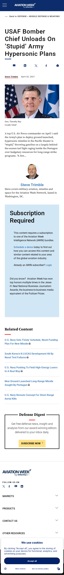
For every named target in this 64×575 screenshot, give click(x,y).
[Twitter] (3, 486)
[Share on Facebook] (47, 66)
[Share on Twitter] (36, 66)
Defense (22, 16)
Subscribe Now (31, 443)
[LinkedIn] (22, 486)
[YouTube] (16, 486)
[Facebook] (10, 486)
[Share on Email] (14, 66)
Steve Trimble (11, 77)
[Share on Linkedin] (25, 66)
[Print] (57, 66)
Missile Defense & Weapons (44, 16)
